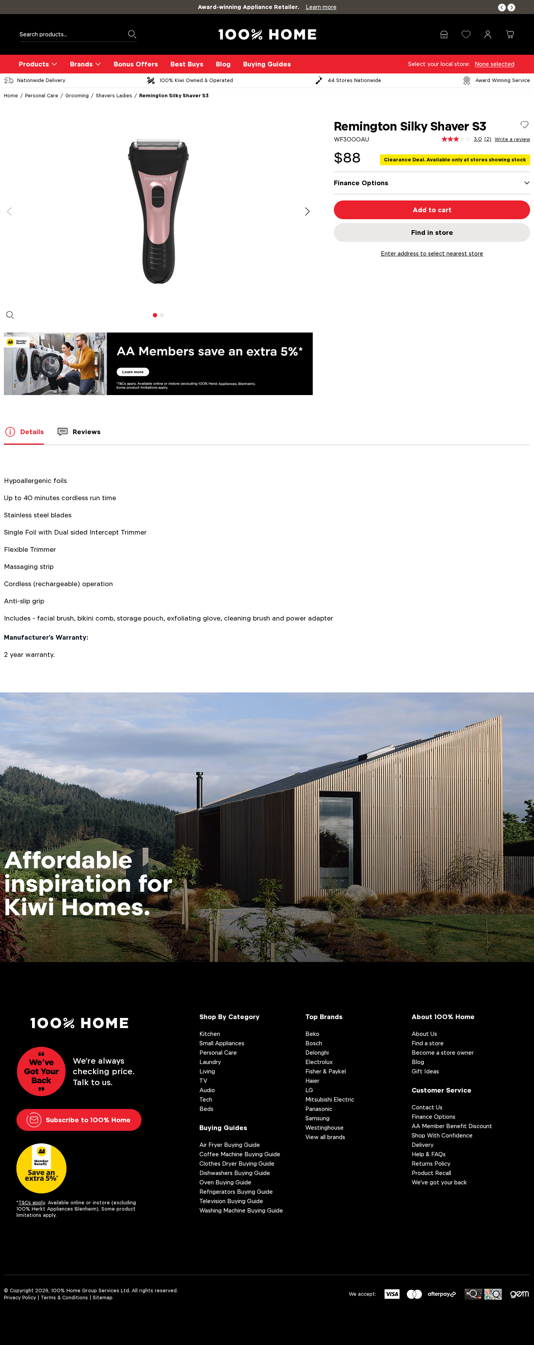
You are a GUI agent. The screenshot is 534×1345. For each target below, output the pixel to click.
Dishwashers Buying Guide (234, 1173)
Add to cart (432, 209)
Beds (206, 1109)
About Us (424, 1034)
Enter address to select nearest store (432, 253)
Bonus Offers (136, 64)
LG (309, 1090)
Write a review (512, 139)
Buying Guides (267, 64)
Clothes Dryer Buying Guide (236, 1163)
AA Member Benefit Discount (452, 1126)
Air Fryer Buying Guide (229, 1145)
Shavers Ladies (114, 95)
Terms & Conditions (64, 1297)
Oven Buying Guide (225, 1182)
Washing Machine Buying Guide (241, 1210)
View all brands (325, 1137)
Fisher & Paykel (325, 1071)
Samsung (317, 1118)
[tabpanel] (158, 211)
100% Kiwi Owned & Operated (196, 80)
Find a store (428, 1043)
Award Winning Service (502, 80)
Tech (205, 1099)
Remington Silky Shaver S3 (174, 95)
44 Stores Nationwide (354, 80)
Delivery (423, 1145)
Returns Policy (431, 1163)
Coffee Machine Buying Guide (239, 1154)
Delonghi (317, 1052)
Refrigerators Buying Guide (236, 1192)
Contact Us (427, 1107)
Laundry (210, 1062)
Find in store (432, 232)
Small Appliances (221, 1043)
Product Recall (431, 1173)
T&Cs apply (31, 1202)
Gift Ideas (425, 1071)
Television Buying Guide (231, 1201)
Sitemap (103, 1297)
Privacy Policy (20, 1297)
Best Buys (186, 64)
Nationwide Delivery (41, 80)
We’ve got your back (439, 1182)
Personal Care (41, 95)
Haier (312, 1081)
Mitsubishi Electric (329, 1099)
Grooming (77, 95)
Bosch (313, 1043)
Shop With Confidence (442, 1135)
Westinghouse (324, 1127)
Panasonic (318, 1109)
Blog (223, 64)
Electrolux (319, 1062)
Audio (207, 1090)
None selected (494, 64)
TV (203, 1081)
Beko (312, 1034)
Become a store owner (443, 1052)
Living (207, 1071)
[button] (502, 8)
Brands (81, 64)
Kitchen (209, 1034)
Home (11, 95)
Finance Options (433, 1117)
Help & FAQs (429, 1154)
